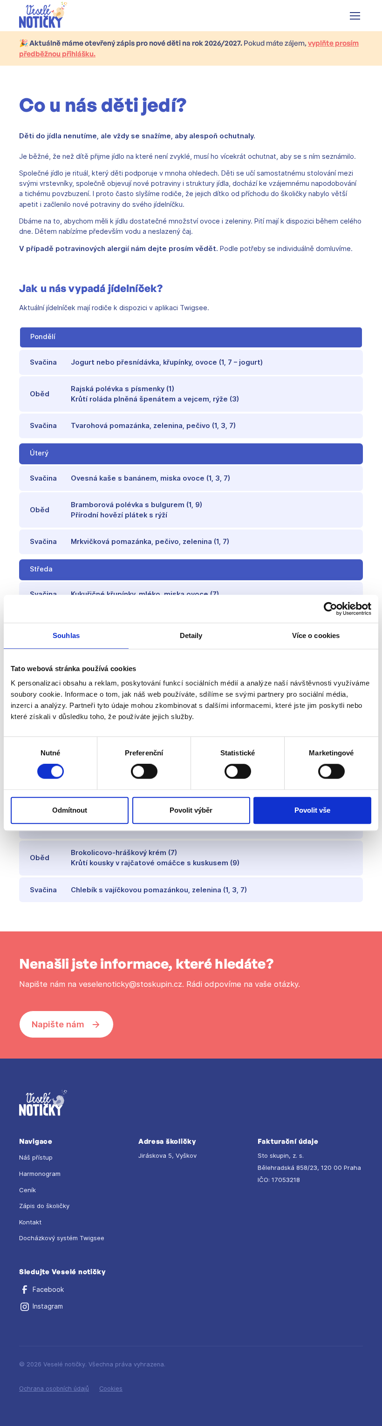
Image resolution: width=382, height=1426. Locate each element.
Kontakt (30, 1222)
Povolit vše (312, 810)
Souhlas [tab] (66, 635)
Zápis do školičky (44, 1205)
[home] (43, 15)
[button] (353, 16)
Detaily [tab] (191, 635)
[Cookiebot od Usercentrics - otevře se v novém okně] (330, 609)
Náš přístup (36, 1157)
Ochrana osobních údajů (54, 1388)
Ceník (27, 1190)
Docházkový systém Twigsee (61, 1238)
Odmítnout (69, 810)
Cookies (111, 1388)
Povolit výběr (191, 810)
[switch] (144, 771)
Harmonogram (40, 1173)
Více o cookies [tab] (316, 635)
